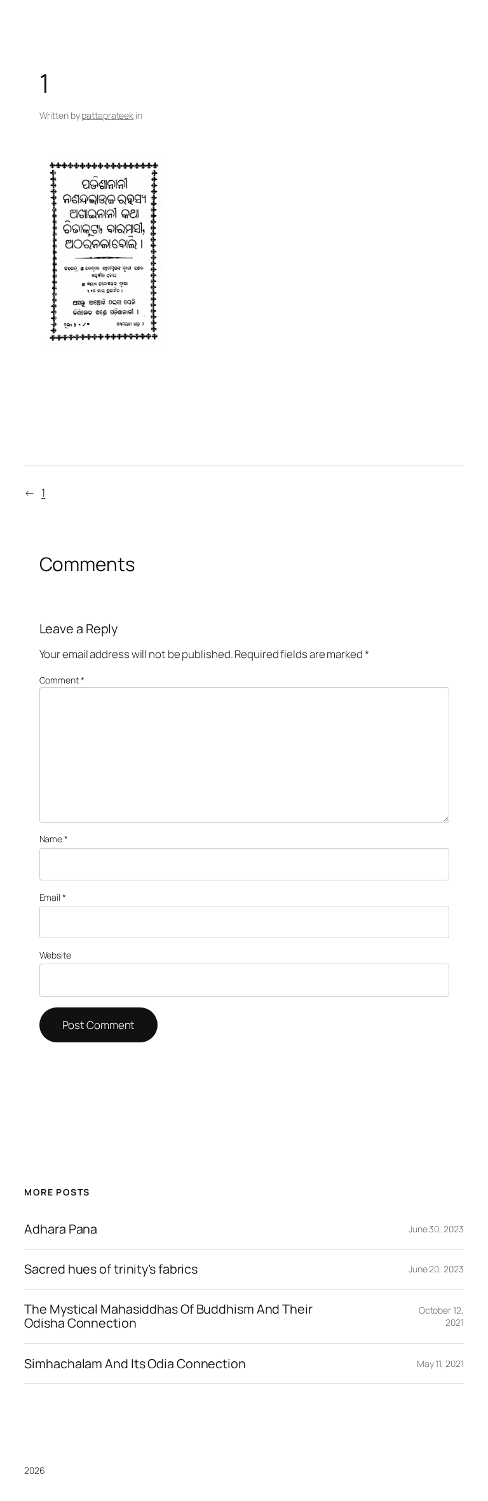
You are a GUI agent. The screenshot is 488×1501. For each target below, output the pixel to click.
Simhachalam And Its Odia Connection (135, 1364)
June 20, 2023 (436, 1269)
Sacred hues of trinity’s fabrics (111, 1269)
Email (52, 897)
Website (55, 955)
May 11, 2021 (440, 1363)
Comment (62, 680)
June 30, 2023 (436, 1229)
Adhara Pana (60, 1229)
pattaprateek (107, 115)
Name (53, 839)
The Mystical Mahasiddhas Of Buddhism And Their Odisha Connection (168, 1316)
